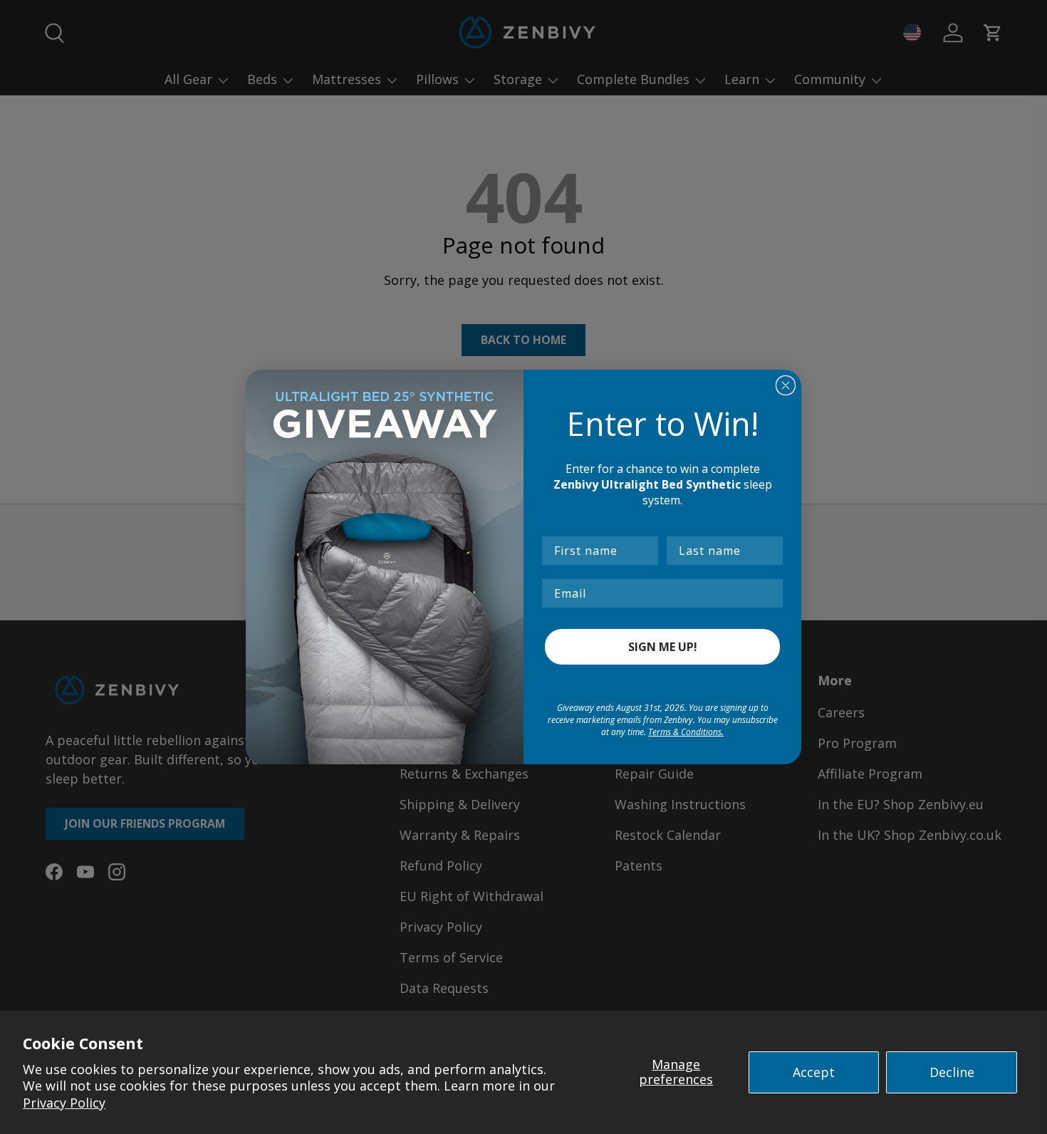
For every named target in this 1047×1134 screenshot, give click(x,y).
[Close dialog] (785, 385)
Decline (951, 1072)
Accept (814, 1072)
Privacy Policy (64, 1102)
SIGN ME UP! (662, 647)
